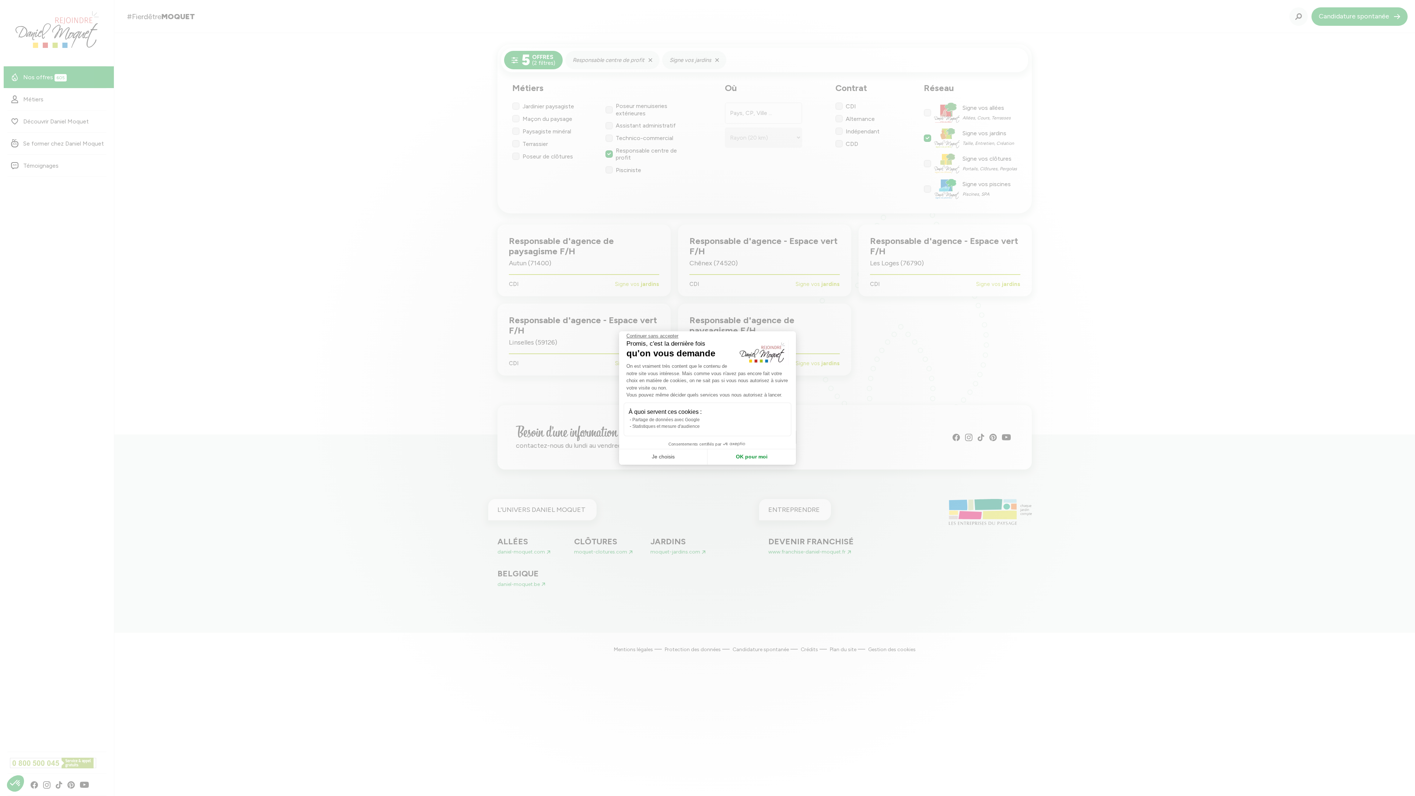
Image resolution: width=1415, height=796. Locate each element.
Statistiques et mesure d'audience (666, 426)
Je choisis (663, 457)
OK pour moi (752, 457)
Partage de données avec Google (666, 419)
